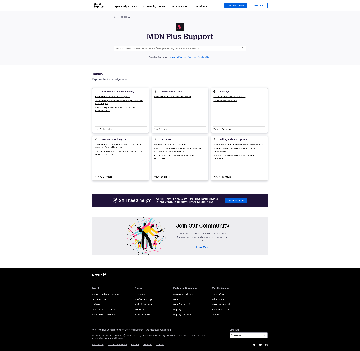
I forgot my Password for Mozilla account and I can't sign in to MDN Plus (119, 153)
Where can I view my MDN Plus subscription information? (234, 150)
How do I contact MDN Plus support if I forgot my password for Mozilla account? (118, 146)
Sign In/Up (259, 5)
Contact (160, 344)
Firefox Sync (205, 57)
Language (234, 330)
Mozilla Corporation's (109, 330)
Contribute (201, 6)
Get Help (216, 314)
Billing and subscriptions (233, 139)
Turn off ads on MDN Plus (225, 101)
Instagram (267, 345)
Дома (116, 17)
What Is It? (218, 299)
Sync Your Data (220, 309)
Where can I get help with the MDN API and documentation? (115, 109)
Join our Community (103, 309)
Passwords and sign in (113, 139)
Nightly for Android (183, 314)
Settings (225, 91)
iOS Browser (141, 309)
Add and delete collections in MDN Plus (172, 96)
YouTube (260, 345)
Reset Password (221, 304)
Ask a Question (180, 6)
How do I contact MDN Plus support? (112, 96)
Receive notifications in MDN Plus (170, 144)
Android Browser (143, 304)
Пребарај (242, 48)
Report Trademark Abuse (105, 294)
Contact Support (236, 200)
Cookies (147, 344)
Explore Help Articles (125, 6)
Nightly (177, 309)
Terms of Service (117, 344)
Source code (99, 299)
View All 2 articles (222, 129)
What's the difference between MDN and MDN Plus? (238, 144)
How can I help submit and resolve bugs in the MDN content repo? (119, 102)
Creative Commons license (108, 338)
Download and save (171, 91)
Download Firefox (236, 5)
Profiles (192, 57)
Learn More (202, 247)
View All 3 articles (103, 129)
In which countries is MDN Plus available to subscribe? (174, 157)
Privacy (135, 344)
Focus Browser (142, 314)
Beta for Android (182, 304)
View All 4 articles (222, 177)
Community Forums (154, 6)
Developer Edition (183, 294)
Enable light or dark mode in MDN (229, 96)
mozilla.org (98, 344)
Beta (175, 299)
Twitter (96, 304)
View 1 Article (160, 129)
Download (140, 294)
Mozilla (99, 275)
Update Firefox (178, 57)
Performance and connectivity (117, 91)
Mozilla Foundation (160, 330)
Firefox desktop (143, 299)
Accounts (166, 139)
